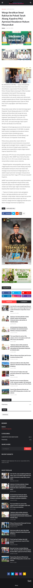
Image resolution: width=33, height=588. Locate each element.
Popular (9, 301)
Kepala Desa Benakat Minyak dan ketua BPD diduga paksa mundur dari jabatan (20, 391)
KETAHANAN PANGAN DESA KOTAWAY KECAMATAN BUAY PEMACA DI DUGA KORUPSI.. (19, 329)
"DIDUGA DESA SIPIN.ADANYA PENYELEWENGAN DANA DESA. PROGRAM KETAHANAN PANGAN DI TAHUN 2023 (20, 347)
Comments (24, 301)
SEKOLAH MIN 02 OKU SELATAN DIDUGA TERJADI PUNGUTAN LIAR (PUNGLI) (20, 364)
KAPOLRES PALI (10, 9)
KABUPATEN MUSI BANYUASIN (17, 437)
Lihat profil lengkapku (7, 428)
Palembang (16, 404)
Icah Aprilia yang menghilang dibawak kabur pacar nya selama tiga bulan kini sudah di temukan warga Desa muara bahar (20, 308)
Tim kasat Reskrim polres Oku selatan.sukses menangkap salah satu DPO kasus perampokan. (20, 337)
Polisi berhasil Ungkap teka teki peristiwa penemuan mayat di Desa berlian (19, 373)
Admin (4, 427)
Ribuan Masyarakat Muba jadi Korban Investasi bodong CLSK (20, 356)
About (16, 585)
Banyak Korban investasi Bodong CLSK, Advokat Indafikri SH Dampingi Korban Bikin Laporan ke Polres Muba (20, 382)
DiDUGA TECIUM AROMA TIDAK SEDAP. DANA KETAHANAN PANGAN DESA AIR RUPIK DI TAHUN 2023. (19, 319)
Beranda (4, 9)
